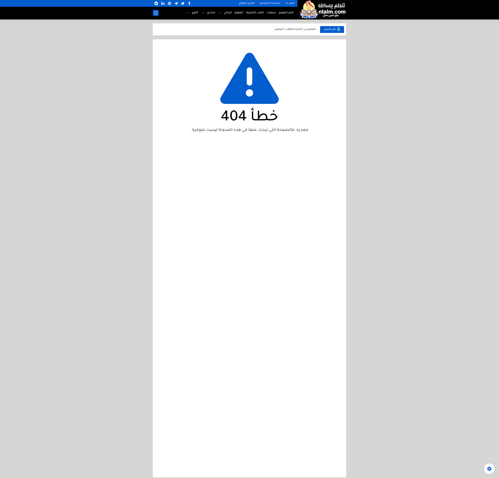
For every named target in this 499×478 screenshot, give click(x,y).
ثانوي (195, 12)
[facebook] (189, 3)
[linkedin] (162, 3)
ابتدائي (228, 12)
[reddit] (156, 3)
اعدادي (211, 12)
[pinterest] (169, 3)
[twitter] (182, 3)
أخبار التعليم (286, 12)
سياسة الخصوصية (270, 3)
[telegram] (176, 3)
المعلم (239, 12)
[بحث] (156, 13)
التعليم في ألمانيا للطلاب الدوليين (295, 29)
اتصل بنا (289, 3)
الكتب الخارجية (255, 12)
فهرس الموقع (247, 3)
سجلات (271, 12)
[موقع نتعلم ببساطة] (321, 9)
